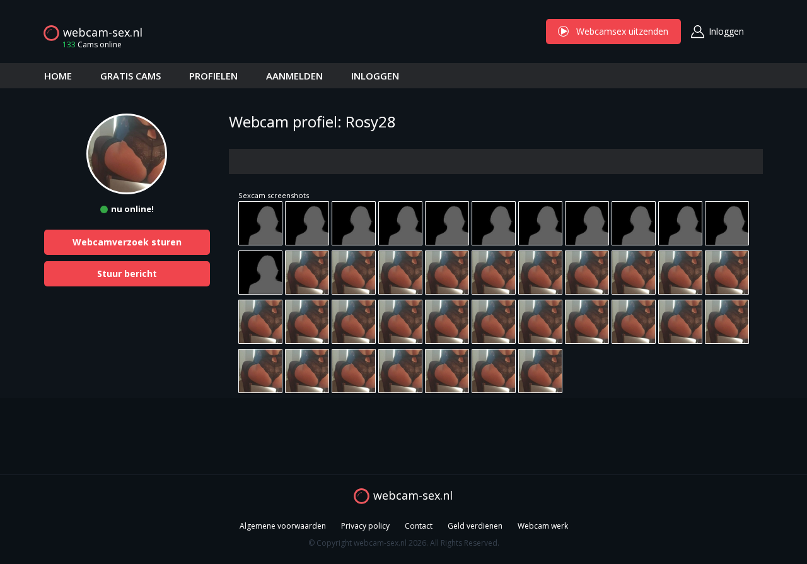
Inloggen (726, 31)
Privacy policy (365, 525)
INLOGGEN (375, 75)
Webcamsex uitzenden (613, 31)
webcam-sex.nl (102, 32)
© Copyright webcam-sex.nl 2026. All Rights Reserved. (403, 543)
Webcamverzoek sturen (127, 242)
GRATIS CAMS (130, 75)
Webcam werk (543, 525)
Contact (419, 525)
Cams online (92, 44)
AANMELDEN (294, 75)
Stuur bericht (127, 273)
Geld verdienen (475, 525)
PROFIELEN (213, 75)
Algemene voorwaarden (283, 525)
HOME (58, 75)
